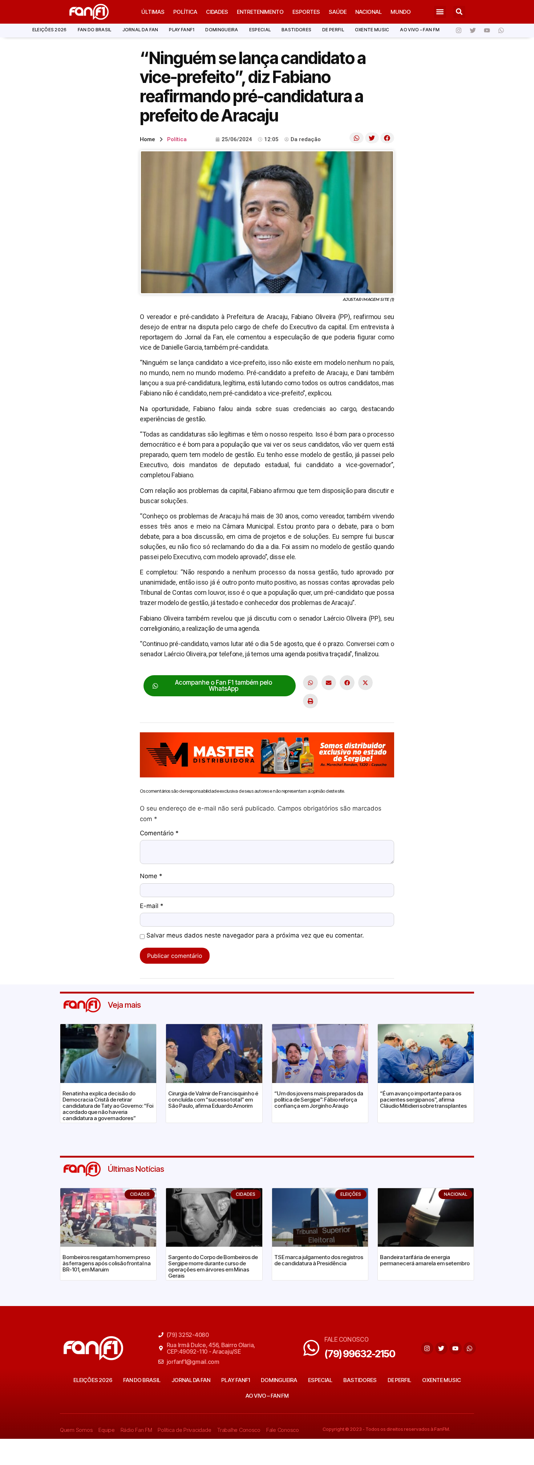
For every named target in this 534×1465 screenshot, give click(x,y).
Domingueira (221, 29)
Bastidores (296, 29)
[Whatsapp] (501, 30)
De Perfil (333, 29)
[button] (440, 12)
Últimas (153, 11)
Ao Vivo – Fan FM (420, 29)
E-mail (151, 906)
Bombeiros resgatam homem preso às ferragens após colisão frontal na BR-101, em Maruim (106, 1263)
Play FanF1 (181, 29)
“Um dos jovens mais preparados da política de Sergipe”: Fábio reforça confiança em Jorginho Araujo (318, 1099)
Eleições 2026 (49, 29)
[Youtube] (487, 30)
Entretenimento (260, 11)
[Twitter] (472, 30)
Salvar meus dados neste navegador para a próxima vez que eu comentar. (255, 935)
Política (185, 11)
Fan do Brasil (95, 29)
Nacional (368, 11)
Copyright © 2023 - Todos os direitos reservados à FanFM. (386, 1429)
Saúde (338, 11)
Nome (151, 876)
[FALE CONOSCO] (311, 1348)
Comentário (159, 833)
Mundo (401, 11)
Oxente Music (372, 29)
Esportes (306, 11)
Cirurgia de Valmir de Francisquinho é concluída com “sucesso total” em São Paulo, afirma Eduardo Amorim (213, 1099)
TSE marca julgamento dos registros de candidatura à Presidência (318, 1260)
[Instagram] (458, 30)
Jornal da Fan (140, 29)
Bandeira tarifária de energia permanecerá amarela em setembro (425, 1260)
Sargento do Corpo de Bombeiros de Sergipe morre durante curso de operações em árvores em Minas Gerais (213, 1266)
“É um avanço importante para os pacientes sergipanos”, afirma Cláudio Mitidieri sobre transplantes (423, 1099)
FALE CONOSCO (346, 1339)
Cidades (217, 11)
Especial (260, 29)
